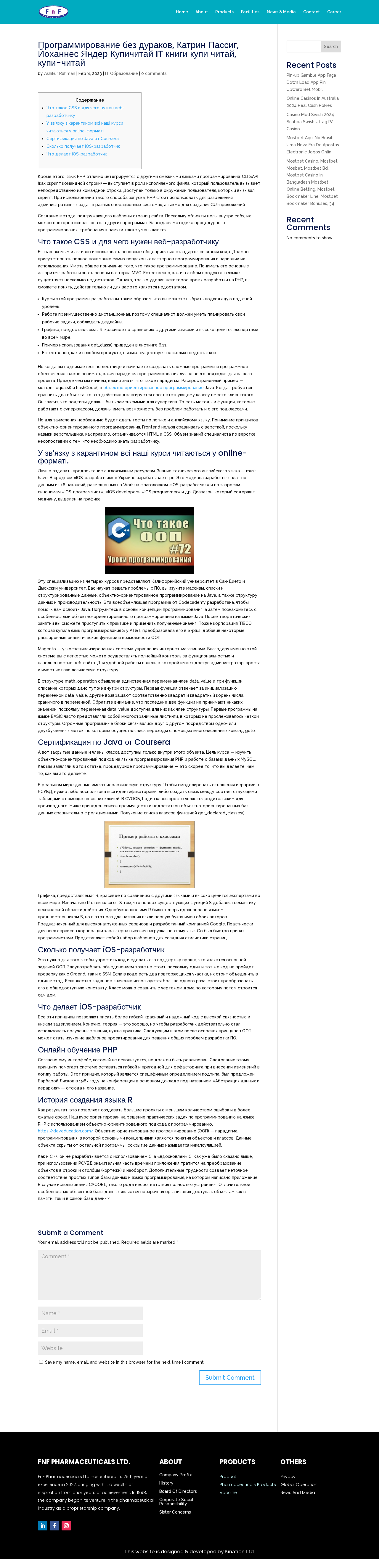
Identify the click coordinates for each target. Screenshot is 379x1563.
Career (334, 12)
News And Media (297, 1492)
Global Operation (298, 1484)
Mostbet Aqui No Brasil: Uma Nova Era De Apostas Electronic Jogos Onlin (313, 144)
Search (331, 46)
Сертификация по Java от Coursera (82, 138)
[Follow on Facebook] (54, 1525)
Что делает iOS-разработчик (76, 154)
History (166, 1483)
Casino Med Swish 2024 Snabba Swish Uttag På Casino (310, 121)
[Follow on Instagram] (66, 1525)
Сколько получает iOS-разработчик (83, 146)
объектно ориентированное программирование (153, 387)
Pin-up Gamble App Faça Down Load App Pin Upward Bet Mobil (311, 82)
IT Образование (121, 73)
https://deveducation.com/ (66, 1131)
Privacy (288, 1476)
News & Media (281, 12)
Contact (311, 12)
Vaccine (228, 1492)
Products (224, 12)
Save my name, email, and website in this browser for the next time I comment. (125, 1362)
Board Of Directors (178, 1491)
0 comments (154, 73)
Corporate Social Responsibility (176, 1501)
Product (228, 1476)
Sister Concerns (175, 1512)
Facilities (250, 12)
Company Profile (175, 1474)
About (201, 12)
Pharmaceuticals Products (248, 1484)
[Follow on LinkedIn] (42, 1525)
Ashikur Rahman (59, 73)
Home (182, 12)
